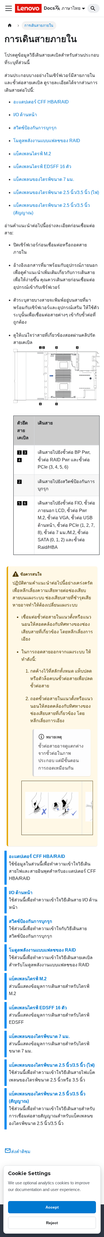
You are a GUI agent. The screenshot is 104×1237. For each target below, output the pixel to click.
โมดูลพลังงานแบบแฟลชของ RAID (46, 140)
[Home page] (9, 25)
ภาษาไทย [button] (71, 8)
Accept (52, 1207)
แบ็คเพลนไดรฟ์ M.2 (32, 153)
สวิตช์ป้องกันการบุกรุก (35, 127)
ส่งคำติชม (21, 1151)
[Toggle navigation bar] (8, 8)
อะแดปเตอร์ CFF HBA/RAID (41, 102)
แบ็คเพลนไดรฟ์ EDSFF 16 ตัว (42, 166)
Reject (52, 1223)
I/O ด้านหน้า (25, 114)
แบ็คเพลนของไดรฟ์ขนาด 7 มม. (43, 179)
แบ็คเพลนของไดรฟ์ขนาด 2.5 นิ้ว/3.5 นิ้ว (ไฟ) (56, 192)
